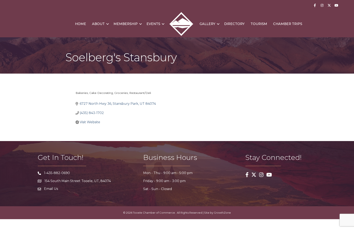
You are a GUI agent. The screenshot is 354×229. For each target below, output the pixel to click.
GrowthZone (222, 212)
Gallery (207, 24)
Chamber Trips (287, 24)
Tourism (259, 24)
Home (80, 24)
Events (153, 24)
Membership (125, 24)
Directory (234, 24)
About (98, 24)
